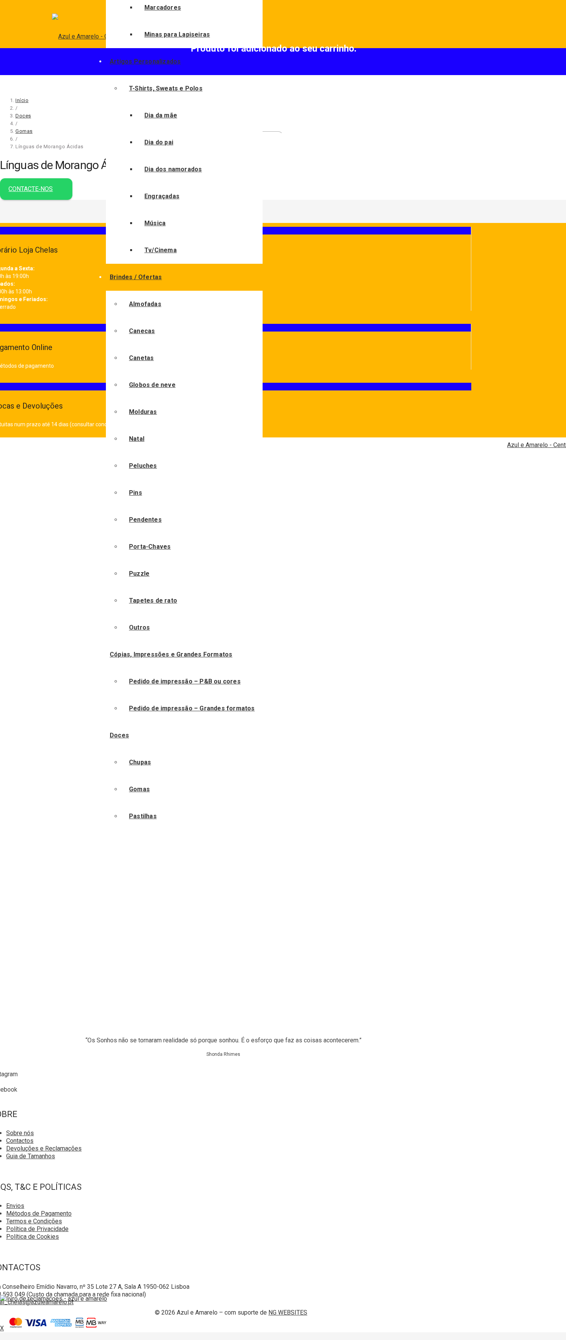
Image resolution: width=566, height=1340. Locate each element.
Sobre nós (20, 1133)
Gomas (24, 131)
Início (21, 100)
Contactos (19, 1140)
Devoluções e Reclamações (44, 1148)
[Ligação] (53, 1298)
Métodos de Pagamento (39, 1213)
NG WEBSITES (287, 1312)
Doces (23, 116)
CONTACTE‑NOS (30, 189)
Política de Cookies (32, 1236)
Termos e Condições (34, 1221)
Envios (15, 1205)
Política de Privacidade (37, 1229)
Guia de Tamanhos (30, 1156)
